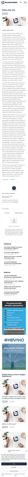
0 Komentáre (12, 179)
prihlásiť (15, 202)
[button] (26, 451)
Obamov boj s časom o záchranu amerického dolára (13, 257)
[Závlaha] (14, 369)
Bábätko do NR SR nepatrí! (9, 424)
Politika (5, 13)
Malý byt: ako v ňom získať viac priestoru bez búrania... (12, 287)
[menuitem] (24, 2)
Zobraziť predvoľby (14, 471)
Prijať (14, 463)
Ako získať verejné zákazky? (11, 252)
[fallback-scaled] (14, 21)
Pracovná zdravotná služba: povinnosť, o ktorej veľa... (11, 292)
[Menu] (24, 2)
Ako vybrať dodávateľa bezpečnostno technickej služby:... (13, 262)
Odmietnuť (14, 467)
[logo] (10, 2)
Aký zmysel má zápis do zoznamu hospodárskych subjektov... (13, 247)
